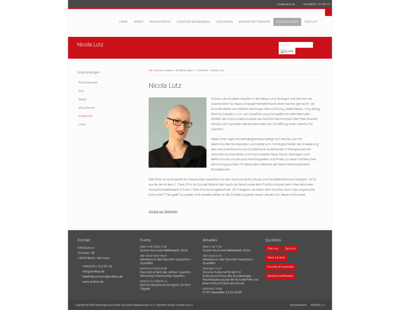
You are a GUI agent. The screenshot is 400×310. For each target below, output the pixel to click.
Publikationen (88, 82)
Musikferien (86, 107)
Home (123, 21)
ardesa (169, 70)
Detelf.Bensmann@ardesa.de (102, 276)
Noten (82, 99)
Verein (138, 21)
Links (82, 124)
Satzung (290, 248)
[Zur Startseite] (90, 24)
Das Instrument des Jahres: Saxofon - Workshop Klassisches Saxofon (166, 274)
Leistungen (224, 21)
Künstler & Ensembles (193, 21)
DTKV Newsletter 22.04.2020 (222, 292)
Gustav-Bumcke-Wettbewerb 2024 (164, 250)
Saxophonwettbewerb (280, 276)
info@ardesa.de (286, 4)
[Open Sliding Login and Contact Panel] (202, 11)
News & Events (160, 21)
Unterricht (202, 70)
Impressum (184, 305)
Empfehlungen (287, 21)
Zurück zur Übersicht (163, 211)
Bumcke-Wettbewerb (254, 21)
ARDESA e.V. (318, 305)
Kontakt (311, 21)
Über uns (272, 248)
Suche (171, 305)
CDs (81, 91)
